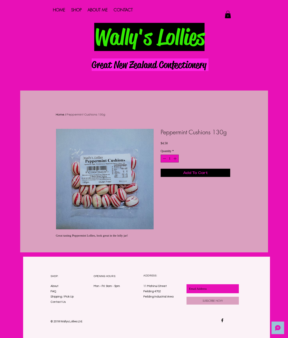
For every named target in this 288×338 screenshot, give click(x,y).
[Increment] (175, 158)
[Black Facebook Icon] (222, 320)
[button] (228, 14)
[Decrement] (164, 158)
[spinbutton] (170, 158)
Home (60, 114)
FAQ (53, 291)
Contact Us (58, 301)
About (54, 286)
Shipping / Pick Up (62, 296)
